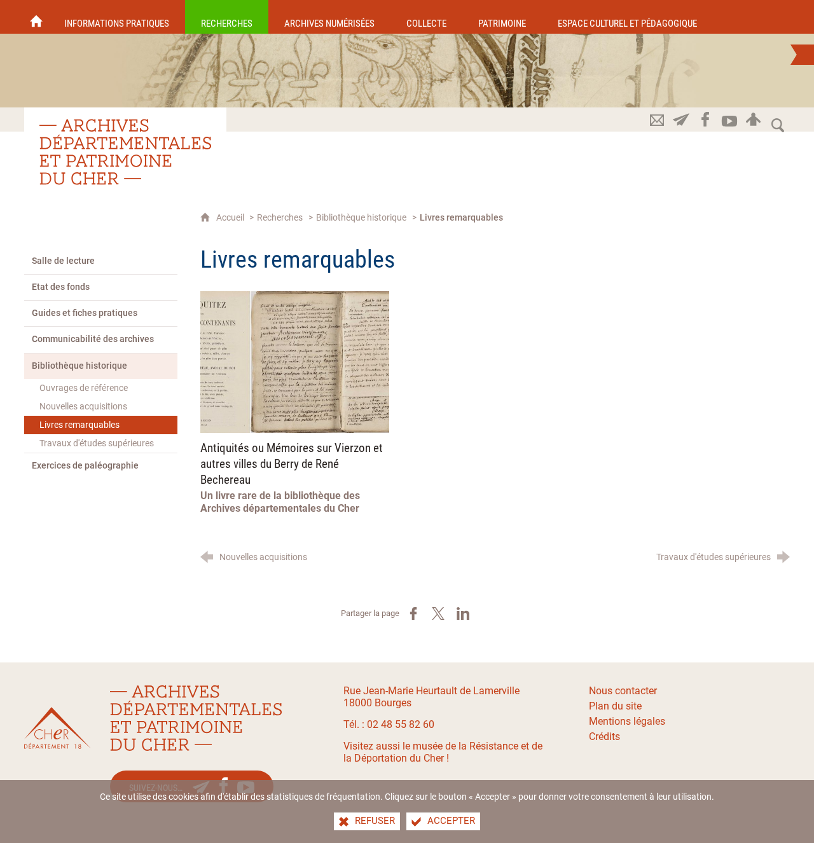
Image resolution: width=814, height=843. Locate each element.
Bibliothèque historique (361, 217)
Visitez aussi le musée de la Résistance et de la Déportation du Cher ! (442, 752)
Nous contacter (623, 691)
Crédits (604, 736)
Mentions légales (627, 721)
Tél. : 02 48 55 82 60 (388, 724)
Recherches (280, 217)
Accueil (231, 217)
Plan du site (615, 706)
